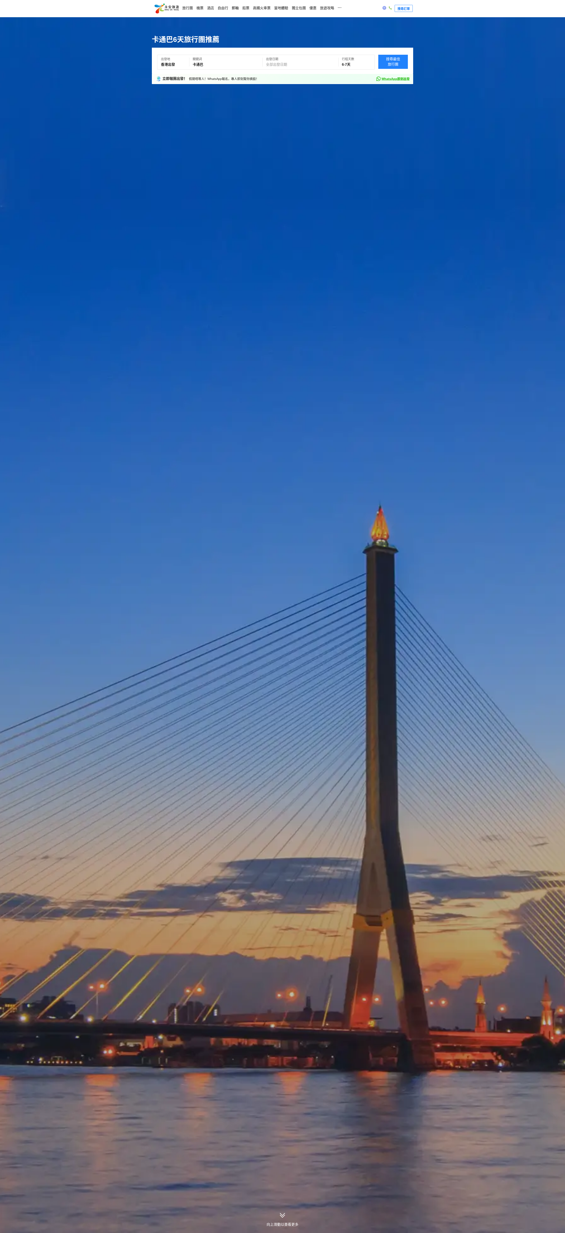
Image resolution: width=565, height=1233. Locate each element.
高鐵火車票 (262, 8)
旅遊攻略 (327, 8)
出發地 (165, 59)
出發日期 (272, 59)
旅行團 (187, 8)
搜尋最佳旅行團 (393, 61)
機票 (199, 8)
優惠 (312, 8)
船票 (245, 8)
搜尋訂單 (403, 8)
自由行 (223, 8)
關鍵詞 (197, 59)
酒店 (210, 8)
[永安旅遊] (166, 8)
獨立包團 (299, 8)
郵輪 (235, 8)
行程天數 (348, 59)
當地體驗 (281, 8)
